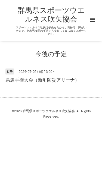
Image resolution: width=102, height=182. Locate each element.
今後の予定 (51, 54)
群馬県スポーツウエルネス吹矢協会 (49, 111)
